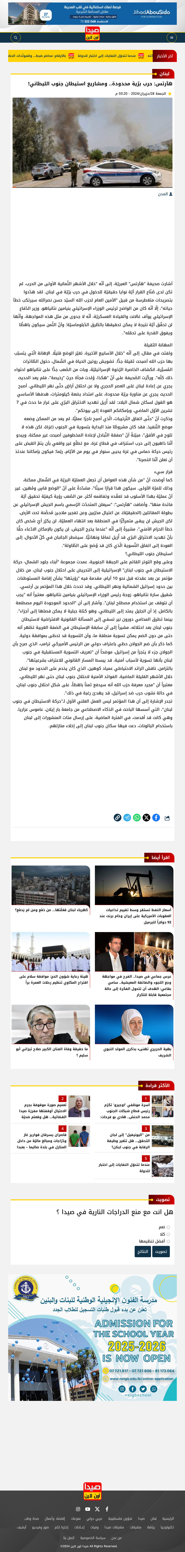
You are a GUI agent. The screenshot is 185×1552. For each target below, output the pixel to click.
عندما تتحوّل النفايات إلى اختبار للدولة (126, 56)
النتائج (143, 1251)
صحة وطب (31, 1518)
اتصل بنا (68, 1538)
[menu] (172, 38)
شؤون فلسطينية (120, 1518)
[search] (16, 38)
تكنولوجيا (167, 1527)
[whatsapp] (117, 817)
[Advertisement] (92, 236)
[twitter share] (146, 817)
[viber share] (127, 817)
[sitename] (92, 1491)
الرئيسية (168, 1518)
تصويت (161, 1251)
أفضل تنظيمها (152, 1241)
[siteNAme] (92, 33)
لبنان (154, 1518)
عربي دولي (94, 1518)
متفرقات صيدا (114, 1527)
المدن (163, 194)
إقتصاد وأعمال (55, 1518)
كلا (162, 1234)
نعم (162, 1227)
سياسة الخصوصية (93, 1538)
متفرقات (135, 1527)
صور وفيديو (40, 1527)
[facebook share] (156, 817)
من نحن (116, 1538)
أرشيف (21, 1527)
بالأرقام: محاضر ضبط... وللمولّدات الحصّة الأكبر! (50, 56)
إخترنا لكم (61, 1527)
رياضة (151, 1527)
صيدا (141, 1518)
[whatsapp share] (137, 817)
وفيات (94, 1527)
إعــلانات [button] (79, 1527)
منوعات (76, 1518)
